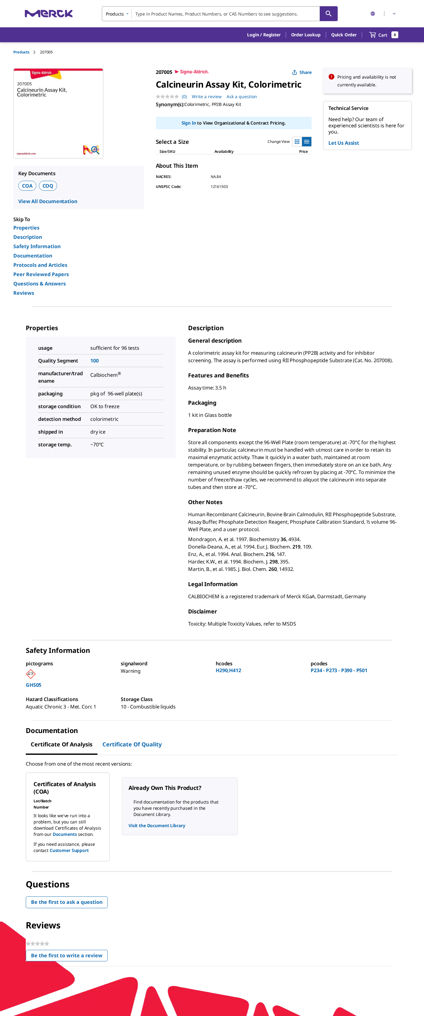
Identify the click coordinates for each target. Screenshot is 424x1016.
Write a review (207, 96)
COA (27, 185)
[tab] (26, 52)
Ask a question (242, 96)
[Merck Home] (49, 13)
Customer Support (69, 850)
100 (94, 360)
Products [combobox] (115, 14)
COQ (48, 185)
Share (306, 72)
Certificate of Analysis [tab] (61, 744)
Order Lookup (306, 35)
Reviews (23, 292)
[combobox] (220, 13)
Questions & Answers (39, 283)
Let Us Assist (343, 143)
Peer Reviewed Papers (41, 274)
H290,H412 (228, 670)
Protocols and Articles (40, 265)
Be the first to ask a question (66, 902)
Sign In (189, 123)
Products (21, 52)
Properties (26, 227)
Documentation (32, 255)
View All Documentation (47, 201)
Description (27, 237)
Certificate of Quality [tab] (132, 744)
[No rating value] (169, 96)
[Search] (329, 13)
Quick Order (344, 35)
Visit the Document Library (157, 825)
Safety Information (37, 246)
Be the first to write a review (69, 957)
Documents (65, 834)
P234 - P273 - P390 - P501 (339, 670)
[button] (263, 35)
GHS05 (33, 684)
